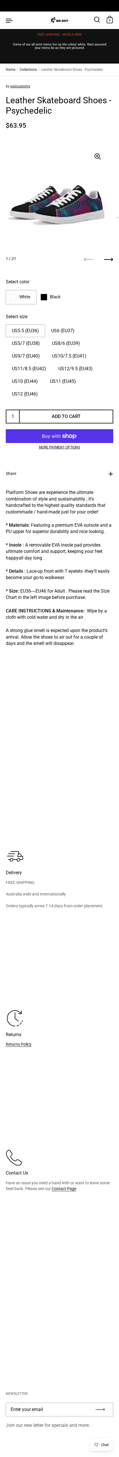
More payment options (59, 447)
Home (10, 70)
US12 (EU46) (25, 394)
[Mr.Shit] (59, 20)
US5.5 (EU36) (25, 330)
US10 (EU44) (25, 381)
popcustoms (20, 86)
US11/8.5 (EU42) (29, 368)
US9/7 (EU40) (26, 356)
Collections (28, 70)
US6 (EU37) (63, 330)
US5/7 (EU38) (26, 343)
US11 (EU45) (63, 381)
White (24, 296)
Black (55, 296)
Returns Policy (18, 1044)
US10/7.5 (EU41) (69, 356)
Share (11, 473)
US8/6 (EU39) (66, 343)
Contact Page (64, 1188)
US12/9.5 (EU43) (75, 368)
